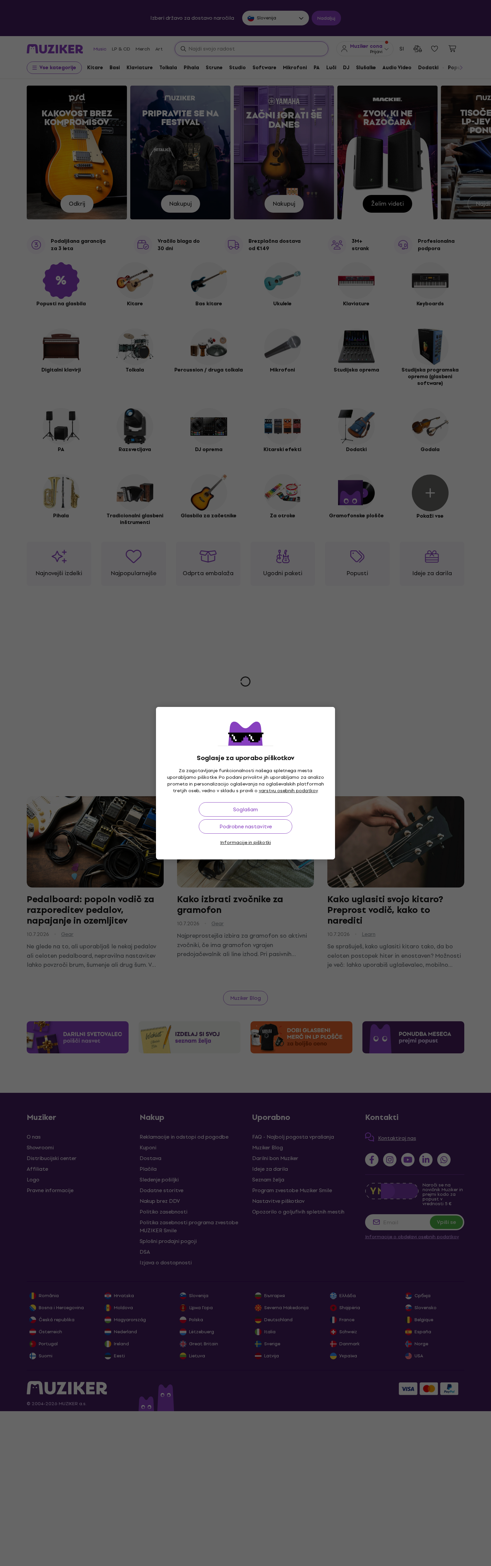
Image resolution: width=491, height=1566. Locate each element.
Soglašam (245, 809)
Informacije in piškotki (245, 842)
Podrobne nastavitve (245, 826)
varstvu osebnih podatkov (288, 791)
